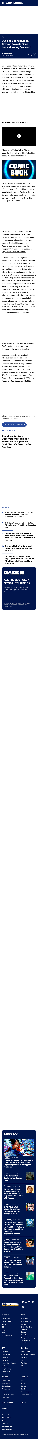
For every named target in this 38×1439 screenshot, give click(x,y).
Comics (7, 1157)
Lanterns (5, 1366)
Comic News (6, 1318)
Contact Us (6, 1415)
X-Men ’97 (5, 1360)
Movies (7, 1273)
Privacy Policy (7, 606)
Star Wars (24, 1386)
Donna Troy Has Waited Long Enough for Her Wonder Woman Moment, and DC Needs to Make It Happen (20, 536)
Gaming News (25, 1351)
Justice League (11, 283)
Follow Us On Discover (14, 425)
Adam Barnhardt (8, 53)
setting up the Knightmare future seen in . (17, 248)
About (4, 1421)
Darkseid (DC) (6, 416)
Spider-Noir (5, 1357)
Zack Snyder (21, 80)
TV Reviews (6, 1354)
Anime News (6, 1380)
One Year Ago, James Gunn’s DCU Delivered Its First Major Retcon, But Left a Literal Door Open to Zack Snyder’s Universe (14, 1228)
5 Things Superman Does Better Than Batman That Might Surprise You (20, 525)
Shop (23, 1403)
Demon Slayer (6, 1386)
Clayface (24, 1332)
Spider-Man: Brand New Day (27, 1328)
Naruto (4, 1392)
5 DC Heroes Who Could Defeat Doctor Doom (13, 1178)
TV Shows (8, 1186)
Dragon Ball (6, 1383)
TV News (5, 1351)
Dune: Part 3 (25, 1335)
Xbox (22, 1360)
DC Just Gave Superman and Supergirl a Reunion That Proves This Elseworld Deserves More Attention (19, 559)
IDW (3, 1333)
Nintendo (24, 1357)
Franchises (26, 1377)
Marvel (4, 1324)
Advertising (6, 1418)
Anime (5, 1377)
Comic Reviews (7, 1321)
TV (3, 1348)
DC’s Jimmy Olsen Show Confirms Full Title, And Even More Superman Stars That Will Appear (13, 1193)
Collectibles (7, 1403)
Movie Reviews (26, 1321)
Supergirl (24, 1324)
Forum (5, 1408)
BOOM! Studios (7, 1336)
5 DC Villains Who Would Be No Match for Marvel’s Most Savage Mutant (12, 1210)
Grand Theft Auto (26, 1395)
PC (22, 1366)
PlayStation (24, 1363)
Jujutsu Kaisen (6, 1389)
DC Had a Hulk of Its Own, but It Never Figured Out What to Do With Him (18, 548)
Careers (5, 1424)
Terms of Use (14, 604)
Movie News (25, 1318)
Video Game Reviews (28, 1354)
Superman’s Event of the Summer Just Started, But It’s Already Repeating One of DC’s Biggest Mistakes (19, 1163)
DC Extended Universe (19, 237)
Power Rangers (26, 1392)
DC (3, 37)
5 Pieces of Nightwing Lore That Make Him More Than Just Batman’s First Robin (19, 514)
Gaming (24, 1348)
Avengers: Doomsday (28, 1338)
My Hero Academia (8, 1395)
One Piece (5, 1398)
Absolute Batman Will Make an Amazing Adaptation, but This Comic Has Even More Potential (13, 1246)
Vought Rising (6, 1369)
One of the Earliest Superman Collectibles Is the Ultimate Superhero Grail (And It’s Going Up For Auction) (17, 441)
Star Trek (24, 1389)
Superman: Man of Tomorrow (27, 1342)
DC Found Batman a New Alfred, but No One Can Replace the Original (13, 1263)
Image (4, 1330)
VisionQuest (6, 1372)
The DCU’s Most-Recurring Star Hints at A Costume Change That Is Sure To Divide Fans (13, 1280)
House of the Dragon (9, 1363)
